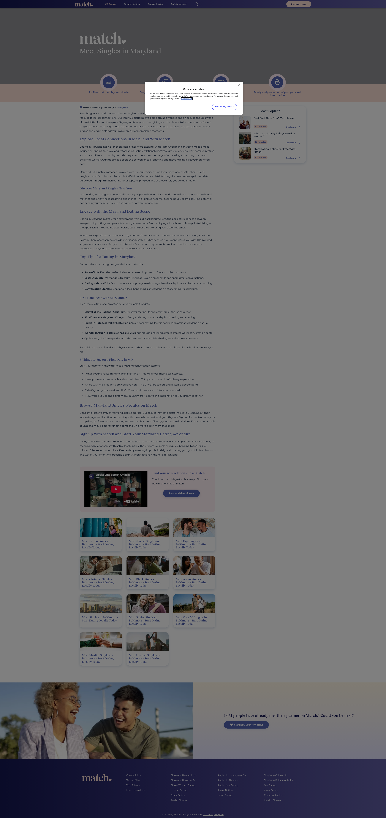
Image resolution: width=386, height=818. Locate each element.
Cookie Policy (186, 99)
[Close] (239, 85)
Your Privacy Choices (224, 107)
